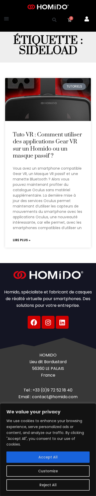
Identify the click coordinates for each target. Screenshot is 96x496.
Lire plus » (21, 240)
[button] (6, 18)
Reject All (48, 485)
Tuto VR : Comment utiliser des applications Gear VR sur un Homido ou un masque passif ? (47, 145)
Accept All (48, 457)
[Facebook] (34, 322)
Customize (48, 471)
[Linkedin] (62, 322)
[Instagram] (48, 322)
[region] (48, 449)
